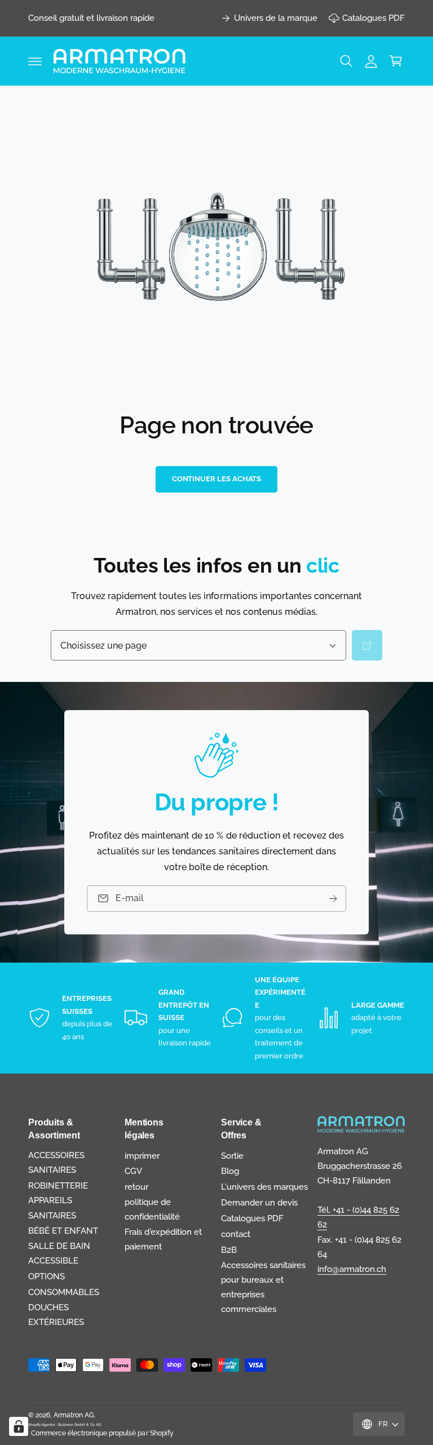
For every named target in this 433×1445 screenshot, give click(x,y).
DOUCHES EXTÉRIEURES (56, 1314)
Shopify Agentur (42, 1424)
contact (235, 1234)
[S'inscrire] (333, 898)
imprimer (142, 1155)
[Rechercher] (367, 645)
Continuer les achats (217, 479)
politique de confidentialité (152, 1209)
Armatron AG (74, 1415)
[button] (35, 60)
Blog (230, 1171)
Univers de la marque (275, 18)
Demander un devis (259, 1202)
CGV (133, 1171)
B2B (229, 1250)
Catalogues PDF (373, 18)
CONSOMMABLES (63, 1292)
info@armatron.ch (351, 1269)
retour (136, 1186)
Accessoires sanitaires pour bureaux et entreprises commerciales (263, 1287)
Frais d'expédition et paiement (163, 1239)
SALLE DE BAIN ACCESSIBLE (59, 1253)
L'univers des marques (264, 1186)
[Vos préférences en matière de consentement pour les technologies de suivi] (18, 1426)
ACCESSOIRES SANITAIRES (56, 1162)
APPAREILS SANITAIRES (52, 1207)
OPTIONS (46, 1276)
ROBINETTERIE (58, 1185)
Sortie (232, 1155)
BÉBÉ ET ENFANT (63, 1230)
